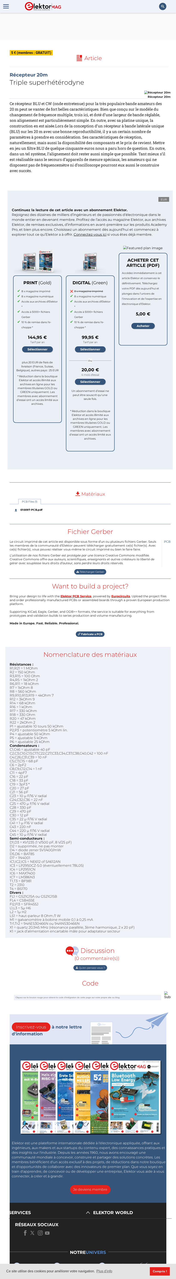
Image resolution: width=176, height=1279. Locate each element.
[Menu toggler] (6, 6)
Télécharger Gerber (91, 571)
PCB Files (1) (29, 501)
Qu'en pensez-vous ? (91, 967)
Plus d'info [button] (104, 1271)
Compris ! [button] (160, 1271)
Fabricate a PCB (91, 634)
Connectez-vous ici (90, 234)
